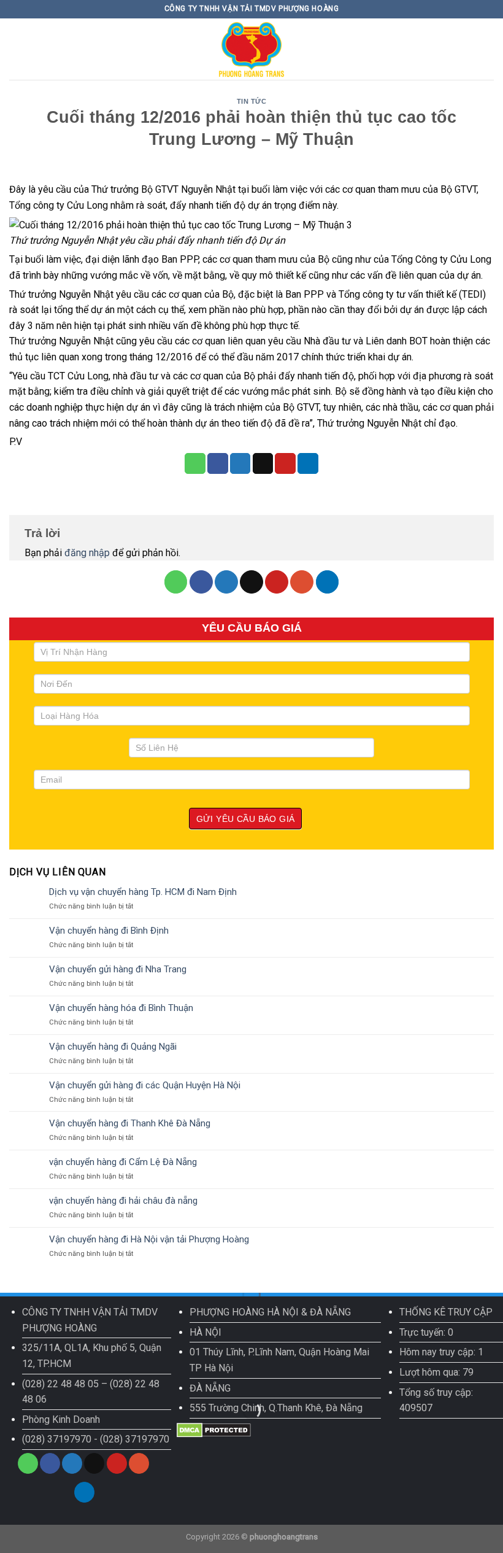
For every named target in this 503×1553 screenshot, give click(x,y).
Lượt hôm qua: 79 (436, 1372)
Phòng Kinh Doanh (61, 1419)
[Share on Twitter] (240, 463)
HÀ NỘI (205, 1332)
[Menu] (16, 49)
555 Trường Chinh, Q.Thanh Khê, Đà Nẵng (276, 1408)
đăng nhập (87, 553)
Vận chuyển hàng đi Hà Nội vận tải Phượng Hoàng (149, 1239)
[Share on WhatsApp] (195, 463)
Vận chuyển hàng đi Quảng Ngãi (113, 1046)
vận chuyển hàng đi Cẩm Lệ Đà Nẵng (123, 1162)
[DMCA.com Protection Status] (214, 1429)
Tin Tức (252, 101)
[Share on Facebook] (217, 463)
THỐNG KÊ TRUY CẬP (446, 1312)
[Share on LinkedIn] (308, 463)
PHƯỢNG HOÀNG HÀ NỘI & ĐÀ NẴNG (270, 1312)
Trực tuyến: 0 (426, 1332)
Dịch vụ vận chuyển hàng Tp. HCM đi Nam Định (143, 891)
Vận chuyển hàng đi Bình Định (109, 930)
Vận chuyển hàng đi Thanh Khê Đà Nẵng (129, 1123)
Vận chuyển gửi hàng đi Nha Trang (117, 969)
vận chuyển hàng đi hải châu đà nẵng (123, 1200)
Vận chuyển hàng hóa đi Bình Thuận (121, 1007)
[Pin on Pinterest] (285, 463)
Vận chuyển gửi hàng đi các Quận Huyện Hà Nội (144, 1085)
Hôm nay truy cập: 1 (441, 1352)
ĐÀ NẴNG (210, 1388)
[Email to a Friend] (263, 463)
